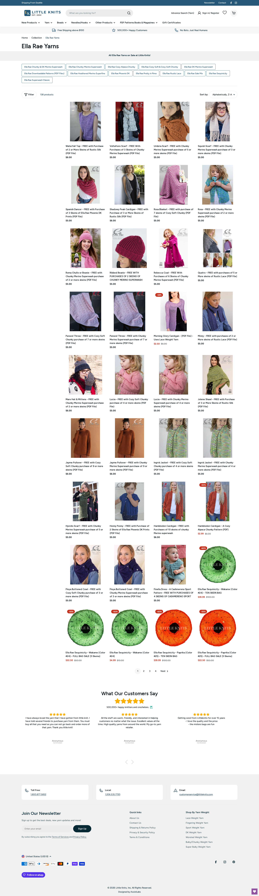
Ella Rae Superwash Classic (37, 80)
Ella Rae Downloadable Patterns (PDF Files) (44, 73)
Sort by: (204, 94)
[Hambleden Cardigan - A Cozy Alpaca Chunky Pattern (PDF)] (217, 501)
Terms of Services (60, 837)
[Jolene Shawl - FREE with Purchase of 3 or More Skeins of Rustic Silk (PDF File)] (217, 375)
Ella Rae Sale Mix (195, 73)
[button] (127, 762)
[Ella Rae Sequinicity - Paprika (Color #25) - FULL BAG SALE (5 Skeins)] (217, 628)
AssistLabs (136, 891)
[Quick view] (100, 108)
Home (25, 37)
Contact (222, 2)
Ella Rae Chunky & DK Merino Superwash (43, 66)
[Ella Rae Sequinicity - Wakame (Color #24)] (129, 628)
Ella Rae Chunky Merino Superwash (85, 66)
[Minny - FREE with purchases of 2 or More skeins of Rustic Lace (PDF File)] (217, 311)
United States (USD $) (37, 856)
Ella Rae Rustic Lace (172, 73)
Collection (36, 37)
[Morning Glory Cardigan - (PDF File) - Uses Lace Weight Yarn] (173, 311)
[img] (129, 701)
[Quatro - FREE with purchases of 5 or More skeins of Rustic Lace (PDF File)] (217, 248)
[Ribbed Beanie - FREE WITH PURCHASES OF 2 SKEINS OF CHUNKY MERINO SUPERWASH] (129, 248)
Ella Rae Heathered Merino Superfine (87, 73)
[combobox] (99, 13)
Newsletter (209, 2)
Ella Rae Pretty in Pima (146, 73)
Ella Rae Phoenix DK (120, 73)
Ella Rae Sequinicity (218, 73)
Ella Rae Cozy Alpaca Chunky (121, 66)
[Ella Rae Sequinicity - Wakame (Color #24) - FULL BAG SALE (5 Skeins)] (85, 628)
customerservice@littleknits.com (196, 794)
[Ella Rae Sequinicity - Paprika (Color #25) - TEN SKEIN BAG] (173, 628)
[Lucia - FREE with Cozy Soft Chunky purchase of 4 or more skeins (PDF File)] (129, 375)
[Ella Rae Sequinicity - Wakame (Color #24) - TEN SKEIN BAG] (217, 564)
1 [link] (137, 671)
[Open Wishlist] (255, 892)
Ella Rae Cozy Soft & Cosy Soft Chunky (159, 66)
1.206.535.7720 (112, 794)
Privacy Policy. (80, 837)
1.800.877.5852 (38, 794)
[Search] (129, 13)
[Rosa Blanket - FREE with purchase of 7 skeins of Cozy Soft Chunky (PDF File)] (173, 185)
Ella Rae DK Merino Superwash (198, 66)
